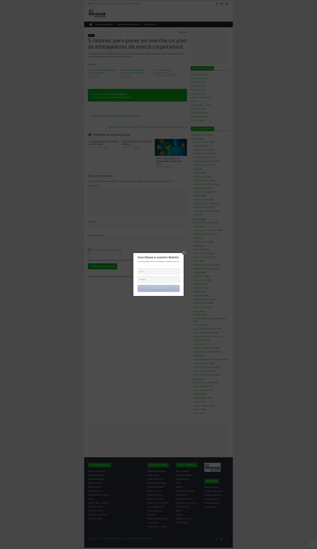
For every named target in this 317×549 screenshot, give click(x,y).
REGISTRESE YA (159, 288)
